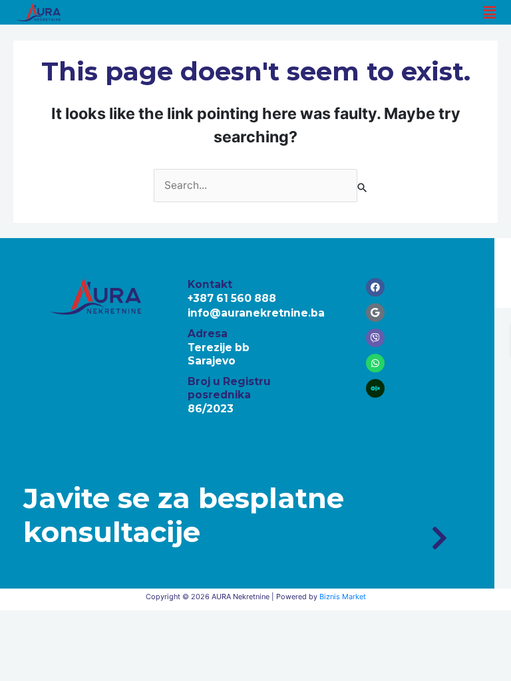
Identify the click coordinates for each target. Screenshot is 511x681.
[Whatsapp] (375, 363)
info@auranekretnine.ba (256, 313)
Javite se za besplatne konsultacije (183, 515)
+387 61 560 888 (232, 298)
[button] (489, 12)
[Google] (375, 312)
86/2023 (211, 408)
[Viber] (375, 338)
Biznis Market (342, 596)
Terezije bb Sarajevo (219, 353)
